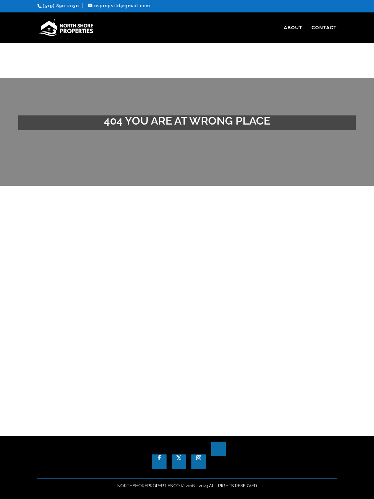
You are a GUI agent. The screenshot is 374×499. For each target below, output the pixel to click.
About (293, 27)
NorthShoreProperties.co (148, 485)
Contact (324, 27)
